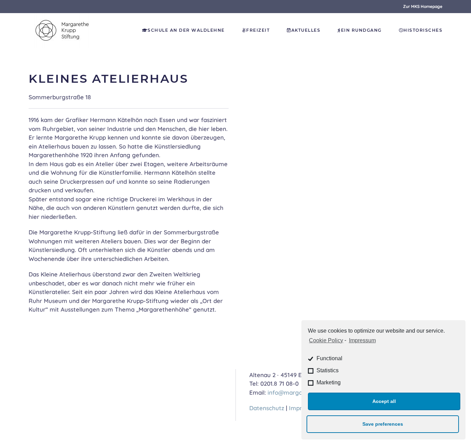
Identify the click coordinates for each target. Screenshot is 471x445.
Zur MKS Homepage (422, 6)
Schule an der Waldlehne (186, 30)
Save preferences (382, 424)
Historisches (422, 30)
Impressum (362, 340)
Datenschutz (266, 408)
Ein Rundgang (361, 30)
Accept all (384, 401)
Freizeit (258, 30)
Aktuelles (306, 30)
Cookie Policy (326, 340)
